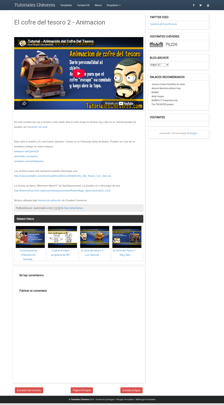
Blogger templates (125, 399)
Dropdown (113, 5)
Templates (66, 5)
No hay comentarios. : (72, 208)
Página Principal (82, 390)
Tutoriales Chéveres (35, 5)
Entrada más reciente (29, 390)
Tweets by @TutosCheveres (163, 24)
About (98, 5)
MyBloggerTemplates (145, 399)
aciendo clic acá (38, 126)
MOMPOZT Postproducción (165, 100)
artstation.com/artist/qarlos (29, 161)
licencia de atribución (49, 200)
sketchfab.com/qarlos (26, 156)
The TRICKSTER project (163, 104)
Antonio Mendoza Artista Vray (166, 88)
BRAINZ (155, 92)
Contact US (83, 5)
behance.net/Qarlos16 (26, 151)
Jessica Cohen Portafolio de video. (168, 84)
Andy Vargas (158, 96)
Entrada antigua (131, 390)
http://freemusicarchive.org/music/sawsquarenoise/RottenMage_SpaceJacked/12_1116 (62, 190)
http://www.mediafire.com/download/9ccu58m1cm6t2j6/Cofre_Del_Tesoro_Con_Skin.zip (62, 175)
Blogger (193, 133)
